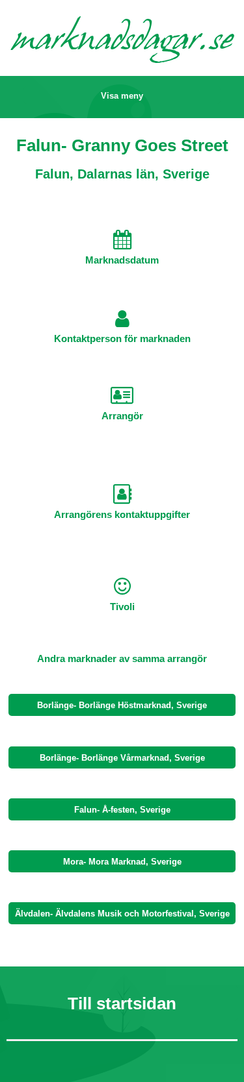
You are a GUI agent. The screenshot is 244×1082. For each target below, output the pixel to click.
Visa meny (122, 96)
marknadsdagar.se (122, 42)
